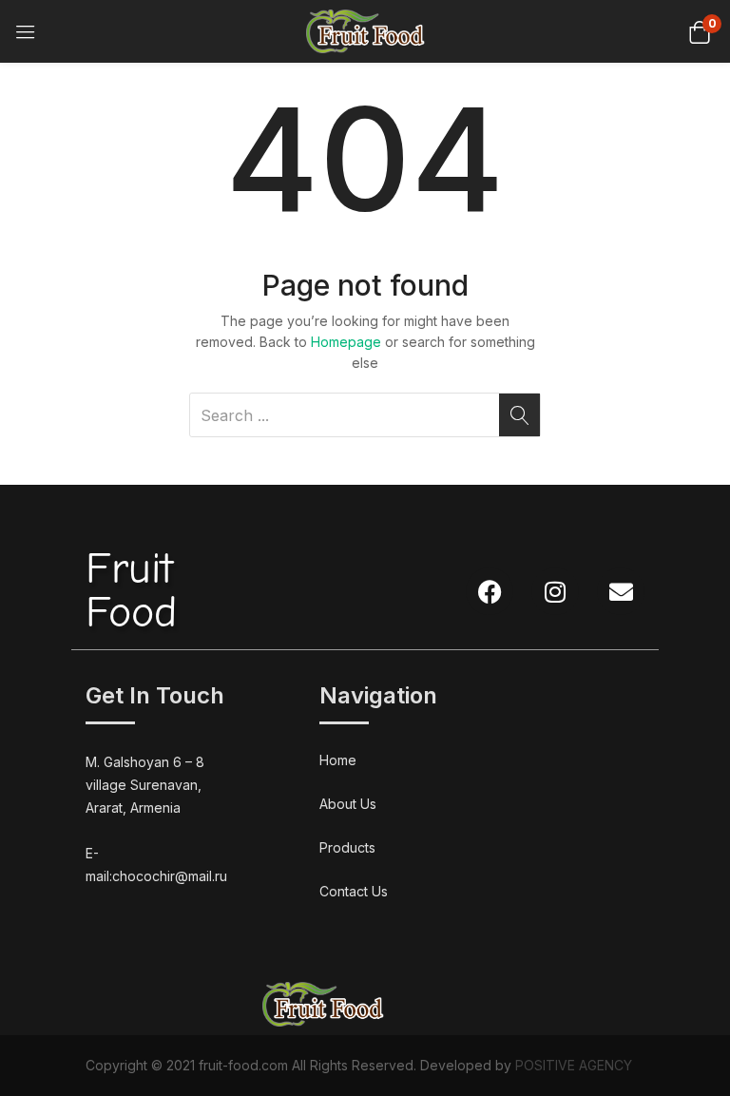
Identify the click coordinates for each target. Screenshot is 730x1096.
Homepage (346, 342)
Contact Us (353, 891)
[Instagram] (555, 591)
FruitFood (131, 591)
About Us (347, 804)
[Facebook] (489, 591)
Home (337, 760)
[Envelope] (620, 591)
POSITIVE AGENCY (573, 1065)
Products (347, 847)
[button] (699, 31)
